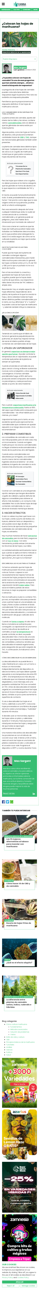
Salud (8, 1055)
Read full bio (9, 793)
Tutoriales (10, 1044)
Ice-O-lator (13, 541)
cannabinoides (14, 123)
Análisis (9, 1047)
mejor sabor (24, 585)
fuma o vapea (17, 621)
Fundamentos (16, 1027)
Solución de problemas (19, 1032)
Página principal (8, 50)
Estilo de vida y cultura (15, 1037)
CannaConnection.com (19, 4)
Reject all (10, 1286)
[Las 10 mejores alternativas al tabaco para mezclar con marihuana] (19, 829)
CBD (22, 137)
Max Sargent (20, 67)
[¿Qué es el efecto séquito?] (19, 953)
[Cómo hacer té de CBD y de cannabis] (19, 873)
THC (27, 137)
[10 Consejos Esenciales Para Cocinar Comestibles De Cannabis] (11, 480)
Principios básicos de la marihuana (20, 1042)
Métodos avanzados (18, 1029)
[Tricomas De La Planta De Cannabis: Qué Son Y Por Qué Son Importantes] (11, 170)
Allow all (19, 1282)
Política (9, 1052)
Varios (12, 1034)
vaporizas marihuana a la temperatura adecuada (19, 406)
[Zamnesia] (19, 1082)
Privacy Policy (7, 1277)
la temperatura (23, 632)
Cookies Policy (23, 1277)
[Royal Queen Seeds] (19, 1187)
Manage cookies (28, 1286)
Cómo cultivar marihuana (16, 1024)
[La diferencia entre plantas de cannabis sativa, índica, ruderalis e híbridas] (19, 990)
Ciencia (9, 1050)
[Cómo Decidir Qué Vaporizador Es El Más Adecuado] (11, 396)
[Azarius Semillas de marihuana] (19, 1134)
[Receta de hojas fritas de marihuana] (19, 913)
